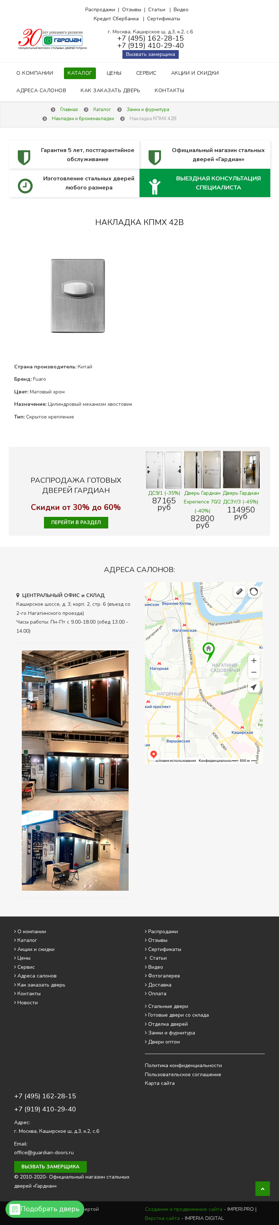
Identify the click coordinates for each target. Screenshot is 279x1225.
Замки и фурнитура (171, 1032)
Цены (114, 73)
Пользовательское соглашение (183, 1074)
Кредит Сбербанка (116, 18)
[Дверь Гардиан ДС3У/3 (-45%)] (241, 469)
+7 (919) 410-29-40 (150, 45)
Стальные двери (168, 1006)
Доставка (159, 984)
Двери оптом (164, 1041)
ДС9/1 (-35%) (164, 493)
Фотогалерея (164, 975)
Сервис (146, 73)
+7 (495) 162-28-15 (150, 38)
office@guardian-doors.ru (44, 1152)
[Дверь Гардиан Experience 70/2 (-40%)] (202, 469)
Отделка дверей (168, 1024)
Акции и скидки (195, 73)
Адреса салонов (41, 90)
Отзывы (131, 9)
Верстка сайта (162, 1218)
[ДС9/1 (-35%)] (164, 469)
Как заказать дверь (110, 90)
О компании (34, 73)
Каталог (80, 73)
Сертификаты (163, 18)
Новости (27, 1002)
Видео (181, 9)
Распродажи (100, 9)
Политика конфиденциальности (183, 1065)
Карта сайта (160, 1083)
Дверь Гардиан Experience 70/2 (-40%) (202, 502)
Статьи (156, 9)
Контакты (169, 90)
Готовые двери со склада (178, 1015)
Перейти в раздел (76, 522)
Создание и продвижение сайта (183, 1209)
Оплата (157, 993)
